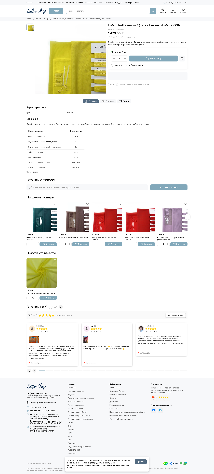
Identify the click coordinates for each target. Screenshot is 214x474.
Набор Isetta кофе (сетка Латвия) (73, 237)
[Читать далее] (32, 172)
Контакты (109, 2)
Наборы (46, 19)
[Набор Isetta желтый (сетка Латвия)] (70, 59)
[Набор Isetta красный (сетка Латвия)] (107, 217)
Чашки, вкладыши (75, 408)
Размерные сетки (116, 405)
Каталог (30, 2)
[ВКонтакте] (153, 410)
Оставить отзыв (169, 187)
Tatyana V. (149, 326)
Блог (137, 2)
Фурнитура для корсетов (79, 415)
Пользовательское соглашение (122, 415)
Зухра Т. (94, 326)
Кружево (72, 395)
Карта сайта (46, 463)
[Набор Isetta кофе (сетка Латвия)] (74, 217)
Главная (29, 19)
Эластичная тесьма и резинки (81, 398)
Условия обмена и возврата (121, 419)
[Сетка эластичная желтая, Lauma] (42, 273)
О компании (41, 2)
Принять (141, 461)
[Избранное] (182, 58)
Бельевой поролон (76, 401)
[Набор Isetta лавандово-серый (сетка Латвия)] (172, 217)
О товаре (93, 101)
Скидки (118, 2)
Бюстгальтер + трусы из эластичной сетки (67, 19)
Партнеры (128, 2)
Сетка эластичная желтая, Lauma (41, 293)
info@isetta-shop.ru (38, 407)
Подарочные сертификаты (79, 447)
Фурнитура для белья (77, 412)
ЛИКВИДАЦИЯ (74, 450)
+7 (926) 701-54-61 (174, 2)
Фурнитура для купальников (80, 419)
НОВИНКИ (72, 388)
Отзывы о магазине (74, 2)
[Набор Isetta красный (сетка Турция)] (140, 217)
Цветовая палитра (76, 391)
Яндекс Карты (36, 363)
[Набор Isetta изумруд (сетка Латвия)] (42, 217)
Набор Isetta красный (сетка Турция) (137, 238)
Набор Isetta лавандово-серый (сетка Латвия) (170, 238)
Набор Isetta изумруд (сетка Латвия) (39, 238)
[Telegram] (160, 410)
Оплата (88, 2)
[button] (26, 217)
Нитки (70, 433)
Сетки (70, 422)
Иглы (70, 436)
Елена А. (40, 326)
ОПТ (70, 440)
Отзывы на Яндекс (56, 2)
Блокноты (72, 454)
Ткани (70, 426)
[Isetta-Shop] (36, 11)
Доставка (98, 2)
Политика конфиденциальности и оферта (127, 412)
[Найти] (153, 11)
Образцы (72, 443)
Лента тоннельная (76, 405)
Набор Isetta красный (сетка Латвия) (104, 238)
